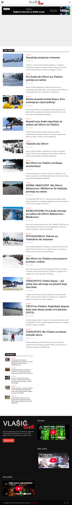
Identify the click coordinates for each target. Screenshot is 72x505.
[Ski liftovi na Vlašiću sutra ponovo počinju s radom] (13, 261)
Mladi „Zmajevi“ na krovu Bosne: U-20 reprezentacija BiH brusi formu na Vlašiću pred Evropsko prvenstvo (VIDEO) (22, 390)
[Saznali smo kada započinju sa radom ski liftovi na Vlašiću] (13, 124)
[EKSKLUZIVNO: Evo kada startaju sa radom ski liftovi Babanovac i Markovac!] (13, 213)
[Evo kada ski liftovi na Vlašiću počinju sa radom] (13, 79)
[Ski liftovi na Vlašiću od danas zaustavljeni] (13, 166)
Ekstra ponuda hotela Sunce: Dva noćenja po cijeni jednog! (45, 101)
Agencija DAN (8, 440)
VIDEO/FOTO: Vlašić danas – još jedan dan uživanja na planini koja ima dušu (46, 284)
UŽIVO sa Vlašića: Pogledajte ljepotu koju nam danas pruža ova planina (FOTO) (47, 309)
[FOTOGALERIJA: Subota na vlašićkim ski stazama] (13, 239)
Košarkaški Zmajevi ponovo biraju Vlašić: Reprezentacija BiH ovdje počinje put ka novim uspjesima (21, 400)
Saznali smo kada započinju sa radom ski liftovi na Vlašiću (44, 123)
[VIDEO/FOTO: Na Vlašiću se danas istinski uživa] (13, 334)
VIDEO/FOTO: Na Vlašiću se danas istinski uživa (46, 333)
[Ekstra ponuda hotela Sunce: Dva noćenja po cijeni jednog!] (13, 102)
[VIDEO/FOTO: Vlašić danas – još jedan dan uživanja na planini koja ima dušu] (13, 283)
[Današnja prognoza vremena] (13, 60)
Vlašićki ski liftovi (37, 143)
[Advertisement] (36, 29)
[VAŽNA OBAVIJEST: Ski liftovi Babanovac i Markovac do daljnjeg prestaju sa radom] (13, 188)
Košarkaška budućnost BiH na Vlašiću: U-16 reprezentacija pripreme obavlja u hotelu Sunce (22, 371)
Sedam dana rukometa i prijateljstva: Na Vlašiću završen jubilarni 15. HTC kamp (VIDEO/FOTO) (22, 362)
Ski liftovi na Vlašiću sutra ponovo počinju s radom (46, 260)
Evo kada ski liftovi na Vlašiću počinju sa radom (44, 78)
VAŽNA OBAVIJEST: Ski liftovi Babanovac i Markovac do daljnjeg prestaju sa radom (46, 188)
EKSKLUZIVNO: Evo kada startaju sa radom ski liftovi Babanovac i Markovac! (46, 214)
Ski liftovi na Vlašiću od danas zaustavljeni (44, 164)
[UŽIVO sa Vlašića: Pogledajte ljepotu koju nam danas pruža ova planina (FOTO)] (13, 309)
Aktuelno (28, 55)
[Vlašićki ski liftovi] (13, 146)
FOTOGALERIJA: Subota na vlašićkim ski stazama (42, 238)
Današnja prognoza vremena (43, 57)
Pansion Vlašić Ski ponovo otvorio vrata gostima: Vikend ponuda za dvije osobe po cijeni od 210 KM (21, 380)
